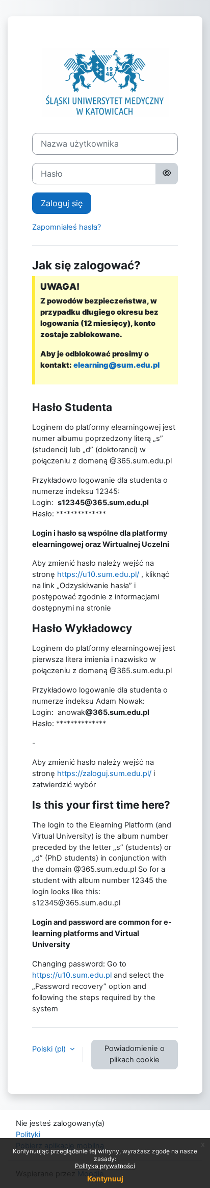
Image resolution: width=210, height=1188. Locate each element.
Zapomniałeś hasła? (66, 227)
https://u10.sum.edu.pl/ (98, 574)
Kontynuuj (105, 1178)
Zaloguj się (62, 203)
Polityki (28, 1134)
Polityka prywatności (105, 1166)
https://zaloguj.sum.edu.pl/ (104, 773)
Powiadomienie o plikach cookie (134, 1054)
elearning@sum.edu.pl (116, 365)
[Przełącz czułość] (166, 173)
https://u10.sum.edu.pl (72, 975)
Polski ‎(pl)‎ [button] (50, 1049)
